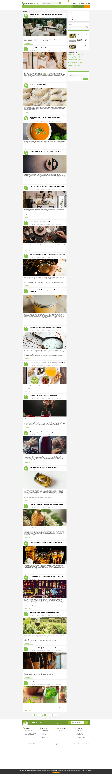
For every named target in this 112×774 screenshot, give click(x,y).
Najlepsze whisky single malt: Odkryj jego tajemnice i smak (47, 542)
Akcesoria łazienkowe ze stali (74, 57)
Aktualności (43, 17)
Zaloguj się (74, 3)
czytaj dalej (27, 43)
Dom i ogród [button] (58, 6)
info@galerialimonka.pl (32, 733)
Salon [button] (43, 6)
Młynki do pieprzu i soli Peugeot (75, 56)
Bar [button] (53, 6)
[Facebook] (31, 17)
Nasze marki (78, 730)
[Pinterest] (35, 17)
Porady (71, 15)
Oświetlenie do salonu (73, 68)
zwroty (43, 733)
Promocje (87, 6)
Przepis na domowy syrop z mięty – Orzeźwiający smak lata (47, 682)
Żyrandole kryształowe (81, 737)
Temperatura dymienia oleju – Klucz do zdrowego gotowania (47, 254)
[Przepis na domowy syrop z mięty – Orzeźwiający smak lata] (72, 35)
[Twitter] (33, 17)
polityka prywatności (46, 737)
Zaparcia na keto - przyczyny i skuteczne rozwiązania (45, 151)
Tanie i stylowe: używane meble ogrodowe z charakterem (46, 14)
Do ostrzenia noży (79, 740)
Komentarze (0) (58, 17)
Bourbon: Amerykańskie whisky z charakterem (43, 395)
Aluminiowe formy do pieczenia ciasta (76, 59)
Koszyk (89, 3)
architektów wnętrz (44, 73)
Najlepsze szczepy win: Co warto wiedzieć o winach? (45, 612)
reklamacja (44, 734)
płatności (44, 740)
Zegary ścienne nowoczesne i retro (75, 62)
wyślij (86, 78)
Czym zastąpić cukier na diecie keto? (40, 222)
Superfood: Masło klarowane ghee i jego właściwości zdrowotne (45, 290)
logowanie (61, 730)
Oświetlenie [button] (25, 6)
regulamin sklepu (45, 730)
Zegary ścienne (79, 733)
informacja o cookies (46, 738)
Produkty (71, 19)
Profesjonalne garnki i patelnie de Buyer (76, 54)
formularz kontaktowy (29, 734)
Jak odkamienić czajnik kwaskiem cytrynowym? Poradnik (81, 45)
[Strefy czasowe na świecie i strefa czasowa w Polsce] (72, 41)
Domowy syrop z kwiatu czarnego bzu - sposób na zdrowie (46, 504)
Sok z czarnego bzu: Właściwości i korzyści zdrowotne (45, 432)
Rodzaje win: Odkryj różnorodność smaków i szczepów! (46, 648)
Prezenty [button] (69, 6)
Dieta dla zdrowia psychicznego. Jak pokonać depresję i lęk (47, 186)
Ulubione (82, 3)
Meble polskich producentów (38, 48)
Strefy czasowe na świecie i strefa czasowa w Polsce (82, 40)
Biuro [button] (64, 6)
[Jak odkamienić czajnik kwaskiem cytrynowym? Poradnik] (72, 46)
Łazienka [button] (48, 6)
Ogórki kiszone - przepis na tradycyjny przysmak (44, 467)
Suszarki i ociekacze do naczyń (74, 65)
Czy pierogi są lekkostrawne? (38, 84)
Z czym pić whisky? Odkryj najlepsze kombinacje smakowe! (47, 576)
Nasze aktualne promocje (74, 67)
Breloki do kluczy (79, 734)
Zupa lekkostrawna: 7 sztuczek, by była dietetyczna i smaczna (45, 117)
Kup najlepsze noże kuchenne (74, 63)
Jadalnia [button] (38, 6)
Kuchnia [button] (32, 6)
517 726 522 (30, 730)
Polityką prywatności (56, 770)
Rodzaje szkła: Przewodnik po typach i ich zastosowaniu (46, 327)
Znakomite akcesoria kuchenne (75, 60)
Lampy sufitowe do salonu (81, 738)
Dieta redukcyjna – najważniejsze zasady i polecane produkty (47, 363)
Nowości (81, 6)
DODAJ (86, 722)
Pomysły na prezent (73, 17)
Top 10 (75, 6)
